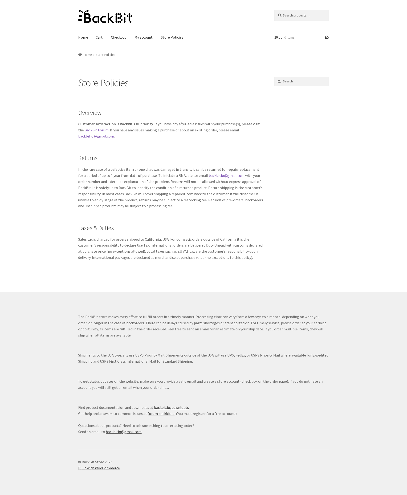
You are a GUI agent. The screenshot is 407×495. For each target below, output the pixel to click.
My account (143, 37)
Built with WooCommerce (99, 468)
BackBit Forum (97, 130)
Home (83, 37)
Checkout (118, 37)
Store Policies (172, 37)
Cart (99, 37)
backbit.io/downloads (171, 407)
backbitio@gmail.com (96, 136)
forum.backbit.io (161, 413)
